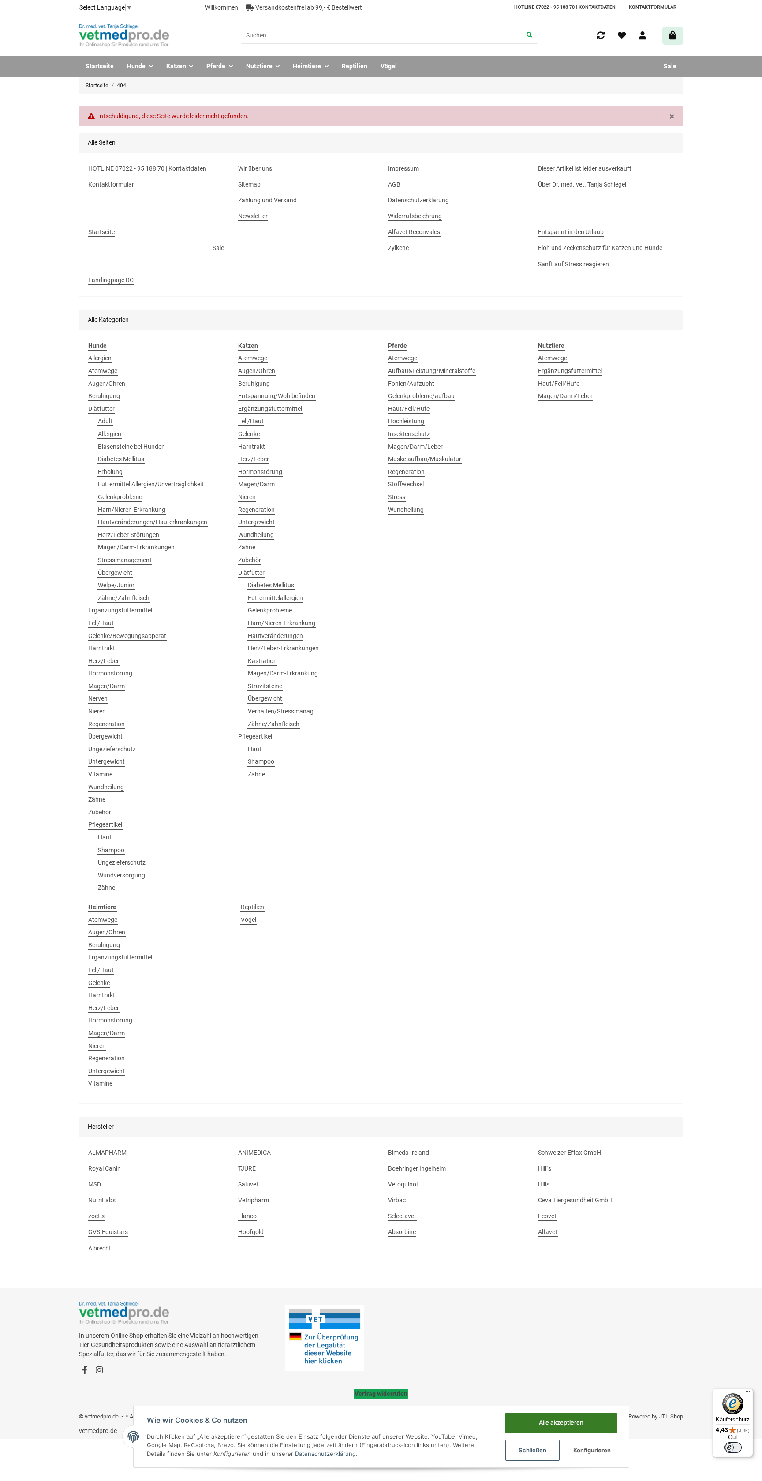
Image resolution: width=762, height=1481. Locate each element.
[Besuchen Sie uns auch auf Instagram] (99, 1370)
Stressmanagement (125, 559)
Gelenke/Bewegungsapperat (127, 635)
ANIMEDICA (254, 1152)
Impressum (403, 168)
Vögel (248, 919)
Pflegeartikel (105, 824)
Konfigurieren (592, 1450)
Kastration (262, 660)
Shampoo (111, 850)
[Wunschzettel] (621, 35)
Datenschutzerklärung (418, 200)
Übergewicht (115, 572)
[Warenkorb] (672, 35)
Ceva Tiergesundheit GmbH (575, 1200)
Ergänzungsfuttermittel (120, 610)
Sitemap (249, 184)
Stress (396, 496)
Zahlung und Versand (267, 200)
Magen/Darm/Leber (415, 446)
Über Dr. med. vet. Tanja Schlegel (582, 184)
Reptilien (252, 906)
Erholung (110, 471)
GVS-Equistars (108, 1231)
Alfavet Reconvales (414, 231)
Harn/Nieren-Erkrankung (131, 509)
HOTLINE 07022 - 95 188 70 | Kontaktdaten (565, 7)
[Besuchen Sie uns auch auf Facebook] (84, 1370)
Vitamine (100, 774)
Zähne (96, 799)
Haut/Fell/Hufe (409, 408)
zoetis (96, 1216)
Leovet (547, 1216)
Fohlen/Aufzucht (411, 383)
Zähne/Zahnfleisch (123, 597)
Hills (543, 1184)
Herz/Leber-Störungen (128, 534)
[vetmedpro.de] (124, 35)
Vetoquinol (403, 1184)
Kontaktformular (652, 7)
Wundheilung (106, 787)
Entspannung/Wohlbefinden (276, 395)
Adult (105, 421)
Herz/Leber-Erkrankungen (283, 648)
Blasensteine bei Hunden (131, 446)
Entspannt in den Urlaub (571, 231)
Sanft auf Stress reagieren (573, 264)
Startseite (100, 66)
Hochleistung (406, 421)
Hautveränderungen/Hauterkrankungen (152, 522)
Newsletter (253, 216)
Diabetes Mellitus (121, 459)
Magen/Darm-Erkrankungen (136, 547)
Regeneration (106, 723)
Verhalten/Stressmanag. (281, 711)
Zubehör (99, 812)
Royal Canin (104, 1168)
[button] (642, 35)
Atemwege (102, 370)
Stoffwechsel (406, 484)
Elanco (247, 1216)
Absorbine (402, 1231)
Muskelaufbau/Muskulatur (424, 459)
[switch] (733, 1447)
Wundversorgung (121, 875)
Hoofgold (251, 1231)
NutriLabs (102, 1200)
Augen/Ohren (106, 383)
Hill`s (544, 1168)
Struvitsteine (265, 686)
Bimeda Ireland (408, 1152)
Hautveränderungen (275, 635)
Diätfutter (101, 408)
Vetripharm (253, 1200)
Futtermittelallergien (275, 597)
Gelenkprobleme (120, 496)
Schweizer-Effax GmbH (569, 1152)
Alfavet (547, 1231)
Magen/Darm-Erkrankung (283, 673)
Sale (670, 66)
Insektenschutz (409, 433)
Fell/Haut (101, 623)
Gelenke (249, 433)
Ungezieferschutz (112, 749)
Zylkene (398, 247)
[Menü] (748, 1393)
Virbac (397, 1200)
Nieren (97, 711)
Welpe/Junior (116, 585)
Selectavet (402, 1216)
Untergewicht (106, 761)
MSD (94, 1184)
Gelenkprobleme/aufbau (421, 395)
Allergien (100, 358)
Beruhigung (104, 395)
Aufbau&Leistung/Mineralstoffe (431, 370)
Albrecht (99, 1248)
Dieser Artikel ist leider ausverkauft (584, 168)
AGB (394, 184)
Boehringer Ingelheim (417, 1168)
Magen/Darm (106, 686)
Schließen (532, 1450)
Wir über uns (255, 168)
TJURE (247, 1168)
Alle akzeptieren (561, 1422)
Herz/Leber (103, 660)
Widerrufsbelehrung (415, 216)
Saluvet (248, 1184)
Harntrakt (101, 648)
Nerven (98, 698)
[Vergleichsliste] (600, 35)
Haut (105, 837)
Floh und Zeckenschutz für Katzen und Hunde (600, 247)
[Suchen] (530, 36)
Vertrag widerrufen (381, 1393)
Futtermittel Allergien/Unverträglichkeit (151, 484)
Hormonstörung (110, 673)
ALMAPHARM (107, 1152)
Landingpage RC (111, 280)
